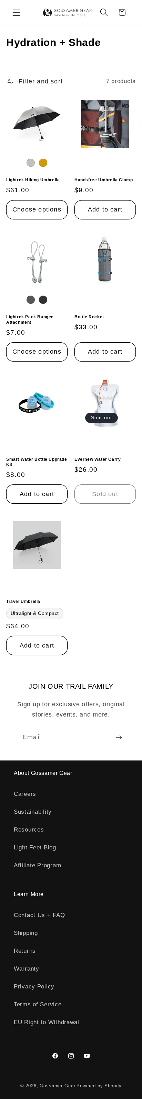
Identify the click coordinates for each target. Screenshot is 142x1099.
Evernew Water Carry (97, 459)
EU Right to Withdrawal (46, 1022)
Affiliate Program (37, 865)
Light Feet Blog (35, 847)
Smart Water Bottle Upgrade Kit (36, 462)
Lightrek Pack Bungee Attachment (30, 319)
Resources (29, 829)
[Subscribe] (119, 737)
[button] (17, 12)
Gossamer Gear (57, 1085)
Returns (25, 951)
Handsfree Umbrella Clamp (103, 180)
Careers (25, 794)
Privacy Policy (34, 986)
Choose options (36, 209)
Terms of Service (38, 1004)
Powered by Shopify (99, 1085)
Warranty (26, 968)
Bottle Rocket (89, 316)
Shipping (26, 933)
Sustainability (33, 812)
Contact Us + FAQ (39, 915)
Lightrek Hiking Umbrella (33, 180)
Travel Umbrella (23, 601)
